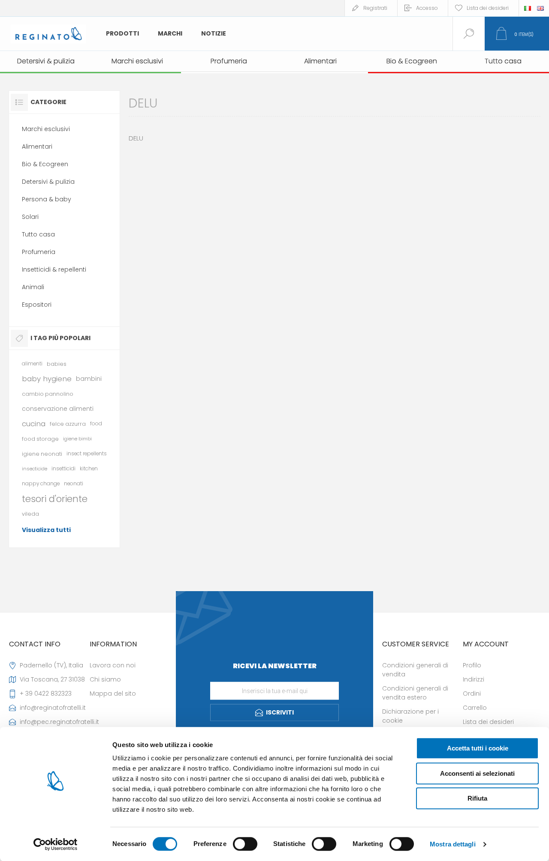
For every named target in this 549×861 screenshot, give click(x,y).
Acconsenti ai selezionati (477, 773)
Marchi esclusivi (46, 129)
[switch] (245, 844)
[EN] (540, 8)
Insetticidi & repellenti (54, 269)
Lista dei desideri (488, 722)
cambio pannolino (47, 394)
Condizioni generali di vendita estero (415, 693)
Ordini (472, 693)
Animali (33, 287)
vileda (30, 513)
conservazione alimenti (58, 408)
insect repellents (86, 453)
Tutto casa (38, 234)
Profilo (472, 665)
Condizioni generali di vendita (415, 670)
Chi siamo (105, 679)
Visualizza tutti (46, 530)
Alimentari (37, 146)
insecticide (34, 468)
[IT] (527, 8)
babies (56, 364)
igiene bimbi (77, 438)
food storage (40, 438)
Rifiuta (477, 798)
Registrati (375, 8)
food (96, 423)
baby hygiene (47, 379)
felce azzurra (68, 424)
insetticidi (63, 468)
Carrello (475, 707)
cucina (33, 424)
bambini (89, 378)
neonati (73, 483)
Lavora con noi (113, 665)
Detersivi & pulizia (48, 181)
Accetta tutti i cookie (477, 748)
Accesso (427, 8)
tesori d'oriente (54, 499)
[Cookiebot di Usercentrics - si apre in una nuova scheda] (55, 844)
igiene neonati (42, 453)
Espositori (36, 304)
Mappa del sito (113, 693)
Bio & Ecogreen (45, 164)
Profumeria (38, 252)
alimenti (32, 363)
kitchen (89, 468)
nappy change (41, 483)
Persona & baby (46, 199)
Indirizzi (473, 679)
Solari (30, 216)
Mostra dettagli (453, 844)
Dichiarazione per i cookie (410, 716)
